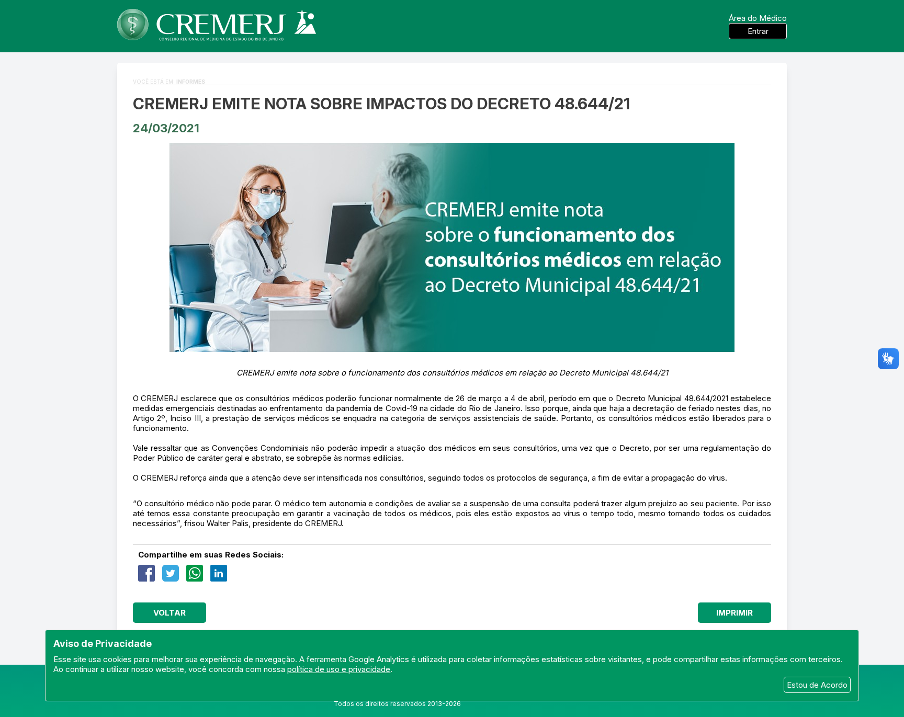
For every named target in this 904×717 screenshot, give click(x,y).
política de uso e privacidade (338, 669)
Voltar (169, 613)
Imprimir (734, 613)
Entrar (758, 31)
